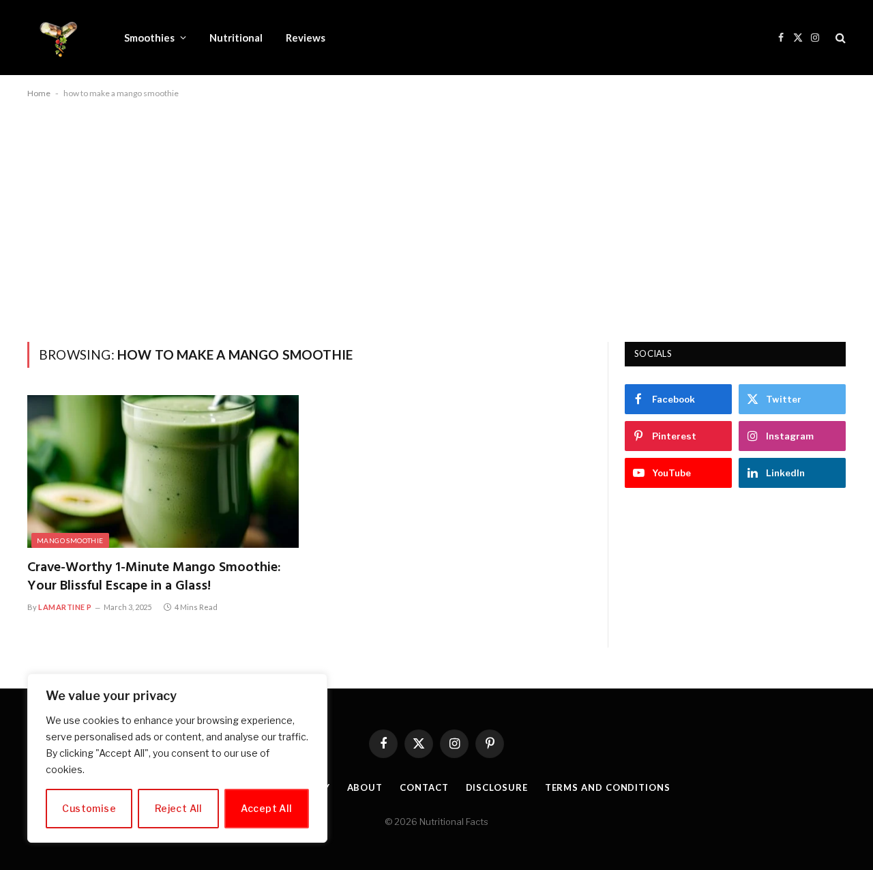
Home (38, 93)
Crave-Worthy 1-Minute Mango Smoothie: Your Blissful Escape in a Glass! (154, 577)
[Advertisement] (436, 217)
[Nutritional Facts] (58, 37)
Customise (89, 808)
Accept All (266, 808)
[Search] (839, 38)
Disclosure (497, 787)
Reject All (179, 808)
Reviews (305, 37)
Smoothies (149, 37)
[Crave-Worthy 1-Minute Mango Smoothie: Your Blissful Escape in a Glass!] (163, 471)
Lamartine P (65, 607)
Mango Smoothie (70, 540)
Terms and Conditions (607, 787)
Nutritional (236, 37)
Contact (424, 787)
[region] (177, 758)
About (365, 787)
